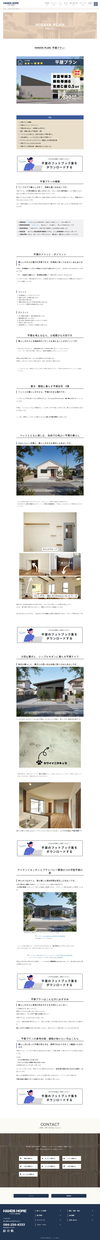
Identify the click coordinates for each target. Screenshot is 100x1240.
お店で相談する (98, 263)
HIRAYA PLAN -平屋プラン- (14, 9)
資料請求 (69, 1196)
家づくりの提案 (41, 1211)
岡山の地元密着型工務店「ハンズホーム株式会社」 (51, 1237)
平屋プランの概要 (25, 122)
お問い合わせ (73, 1220)
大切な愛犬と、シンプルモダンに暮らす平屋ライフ (36, 137)
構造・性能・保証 (74, 1211)
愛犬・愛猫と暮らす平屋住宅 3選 (31, 131)
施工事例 (47, 3)
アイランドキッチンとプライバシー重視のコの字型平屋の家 (38, 140)
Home (4, 9)
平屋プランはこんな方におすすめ (30, 143)
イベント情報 (98, 255)
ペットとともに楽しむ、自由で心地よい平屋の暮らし (36, 134)
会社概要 (90, 3)
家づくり (66, 3)
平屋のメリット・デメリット (29, 125)
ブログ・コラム (82, 3)
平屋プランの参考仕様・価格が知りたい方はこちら (36, 146)
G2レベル (36, 225)
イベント (60, 3)
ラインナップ (54, 3)
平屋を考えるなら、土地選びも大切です (32, 128)
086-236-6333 (14, 1224)
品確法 (31, 222)
